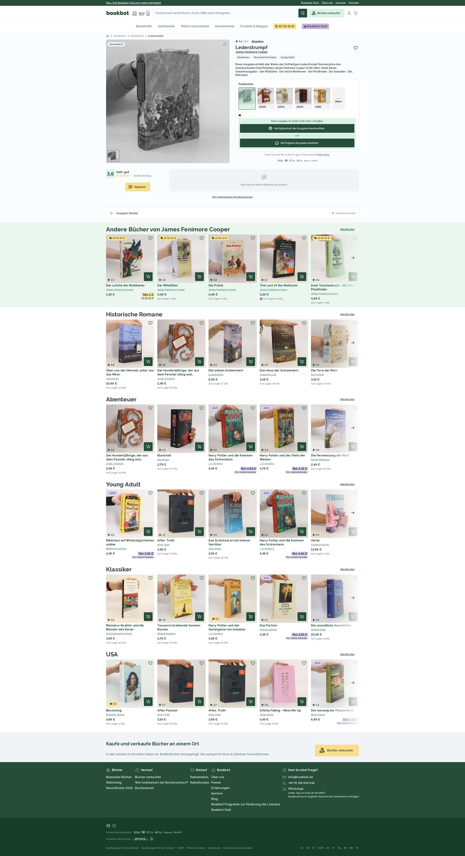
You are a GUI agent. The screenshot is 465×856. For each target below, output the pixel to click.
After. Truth (165, 540)
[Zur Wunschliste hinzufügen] (355, 48)
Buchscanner (144, 788)
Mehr (338, 101)
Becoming (114, 710)
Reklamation (199, 777)
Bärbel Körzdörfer (116, 548)
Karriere (217, 793)
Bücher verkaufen (148, 777)
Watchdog (114, 782)
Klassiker (119, 569)
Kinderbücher (224, 26)
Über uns (217, 777)
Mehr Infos (323, 154)
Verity (315, 540)
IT (333, 848)
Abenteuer (121, 399)
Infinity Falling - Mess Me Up (280, 710)
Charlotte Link (268, 374)
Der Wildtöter (167, 285)
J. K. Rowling (216, 463)
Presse (216, 782)
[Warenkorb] (355, 13)
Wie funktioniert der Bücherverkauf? (161, 782)
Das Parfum (268, 625)
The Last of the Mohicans (279, 285)
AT (313, 848)
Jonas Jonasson (166, 378)
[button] (168, 101)
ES (327, 848)
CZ (301, 848)
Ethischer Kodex (196, 848)
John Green (215, 548)
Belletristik (144, 26)
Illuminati (164, 455)
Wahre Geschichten (195, 26)
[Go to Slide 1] (113, 156)
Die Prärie (216, 285)
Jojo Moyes (112, 378)
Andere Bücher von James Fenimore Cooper (168, 229)
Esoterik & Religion (254, 26)
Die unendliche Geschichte (331, 625)
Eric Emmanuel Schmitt (119, 633)
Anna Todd (163, 544)
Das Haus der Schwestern (279, 370)
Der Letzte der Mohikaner (125, 285)
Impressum (214, 848)
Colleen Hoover (320, 544)
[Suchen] (302, 13)
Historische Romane (134, 314)
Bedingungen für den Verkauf (158, 848)
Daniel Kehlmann (320, 459)
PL (357, 848)
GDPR (181, 848)
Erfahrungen (220, 788)
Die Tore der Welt (324, 370)
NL (339, 848)
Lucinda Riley (216, 374)
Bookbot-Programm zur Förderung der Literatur (245, 804)
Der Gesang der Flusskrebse (332, 710)
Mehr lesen (241, 75)
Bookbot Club (221, 810)
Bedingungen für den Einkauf (122, 848)
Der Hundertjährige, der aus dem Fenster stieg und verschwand (178, 374)
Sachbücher (166, 26)
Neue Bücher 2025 (119, 788)
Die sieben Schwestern (226, 370)
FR (345, 848)
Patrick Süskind (268, 629)
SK (307, 848)
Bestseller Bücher (119, 777)
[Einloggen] (349, 13)
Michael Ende (318, 629)
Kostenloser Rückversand (237, 848)
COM (321, 848)
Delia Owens (318, 714)
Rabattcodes (199, 782)
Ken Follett (317, 374)
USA (112, 654)
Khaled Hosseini (166, 633)
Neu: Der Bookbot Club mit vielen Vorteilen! (133, 2)
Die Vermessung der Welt (330, 455)
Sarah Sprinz (267, 714)
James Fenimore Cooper (251, 51)
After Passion (167, 710)
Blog (214, 799)
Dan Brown (163, 459)
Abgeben (258, 41)
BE (351, 848)
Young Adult (123, 484)
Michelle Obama (115, 714)
